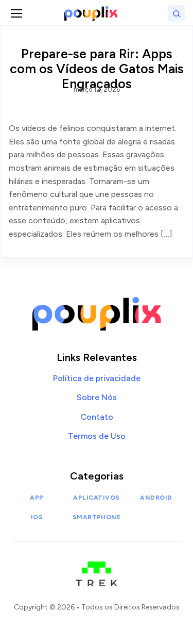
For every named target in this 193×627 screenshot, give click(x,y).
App (36, 497)
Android (156, 497)
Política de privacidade (97, 378)
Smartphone (97, 517)
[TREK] (96, 568)
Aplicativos (96, 497)
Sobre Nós (97, 397)
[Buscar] (176, 13)
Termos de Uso (97, 436)
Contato (96, 417)
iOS (37, 517)
